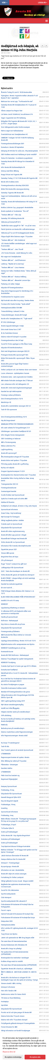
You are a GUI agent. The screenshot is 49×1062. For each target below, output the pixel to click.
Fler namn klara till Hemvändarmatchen (14, 941)
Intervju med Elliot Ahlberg (10, 171)
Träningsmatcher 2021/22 (9, 484)
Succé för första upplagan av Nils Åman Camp (16, 344)
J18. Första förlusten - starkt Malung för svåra (16, 253)
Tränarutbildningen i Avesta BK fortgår (14, 315)
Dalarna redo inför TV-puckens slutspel (14, 1020)
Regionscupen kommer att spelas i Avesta (15, 757)
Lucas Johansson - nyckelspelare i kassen (15, 373)
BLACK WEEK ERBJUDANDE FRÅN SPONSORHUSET (18, 597)
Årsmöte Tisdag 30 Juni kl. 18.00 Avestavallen (16, 92)
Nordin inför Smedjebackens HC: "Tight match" (17, 319)
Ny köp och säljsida (7, 468)
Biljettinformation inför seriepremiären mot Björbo (17, 644)
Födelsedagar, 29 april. (8, 825)
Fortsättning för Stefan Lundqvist (12, 877)
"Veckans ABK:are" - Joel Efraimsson (13, 260)
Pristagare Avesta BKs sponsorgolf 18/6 (14, 355)
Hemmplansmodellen (8, 925)
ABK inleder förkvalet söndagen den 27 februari (17, 380)
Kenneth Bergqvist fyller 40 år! (11, 797)
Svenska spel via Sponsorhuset (11, 524)
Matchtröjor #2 (6, 402)
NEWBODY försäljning (8, 662)
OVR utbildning (6, 715)
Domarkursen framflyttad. (9, 670)
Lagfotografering (7, 449)
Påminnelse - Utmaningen (9, 765)
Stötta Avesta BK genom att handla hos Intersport (17, 575)
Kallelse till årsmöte (7, 502)
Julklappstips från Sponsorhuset (12, 568)
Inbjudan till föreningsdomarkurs (12, 288)
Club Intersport (6, 897)
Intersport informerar (8, 987)
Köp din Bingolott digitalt (9, 801)
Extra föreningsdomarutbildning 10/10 (14, 417)
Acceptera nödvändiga (13, 1057)
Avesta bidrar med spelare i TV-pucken (14, 460)
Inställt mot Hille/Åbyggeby (10, 708)
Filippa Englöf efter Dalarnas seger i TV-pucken (17, 236)
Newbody (4, 725)
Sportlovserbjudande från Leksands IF (14, 901)
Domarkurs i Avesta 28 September (12, 147)
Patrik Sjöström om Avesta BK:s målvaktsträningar (18, 229)
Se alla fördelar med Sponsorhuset (12, 495)
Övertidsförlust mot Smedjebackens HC (14, 134)
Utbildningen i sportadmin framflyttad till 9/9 (16, 431)
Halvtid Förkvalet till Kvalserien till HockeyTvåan (17, 914)
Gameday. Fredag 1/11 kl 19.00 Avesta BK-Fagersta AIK (19, 178)
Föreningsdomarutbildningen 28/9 (12, 144)
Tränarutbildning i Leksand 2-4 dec (12, 311)
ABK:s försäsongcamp (8, 442)
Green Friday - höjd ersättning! (11, 513)
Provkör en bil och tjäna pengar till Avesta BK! (16, 1012)
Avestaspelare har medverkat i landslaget (15, 958)
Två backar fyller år (7, 828)
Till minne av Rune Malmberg (10, 998)
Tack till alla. (5, 746)
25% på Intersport (7, 560)
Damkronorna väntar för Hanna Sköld (13, 994)
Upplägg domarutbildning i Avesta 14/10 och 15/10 (18, 641)
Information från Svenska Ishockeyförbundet (16, 546)
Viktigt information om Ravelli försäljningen (15, 1031)
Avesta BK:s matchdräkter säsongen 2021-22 (16, 406)
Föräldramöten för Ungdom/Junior (12, 297)
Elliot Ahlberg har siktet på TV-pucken (13, 761)
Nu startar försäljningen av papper (12, 684)
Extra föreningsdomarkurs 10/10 (12, 399)
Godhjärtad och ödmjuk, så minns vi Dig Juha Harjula (20, 48)
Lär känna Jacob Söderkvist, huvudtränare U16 (17, 114)
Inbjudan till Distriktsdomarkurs (11, 348)
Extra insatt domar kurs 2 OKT (11, 329)
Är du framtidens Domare (9, 333)
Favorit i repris (6, 910)
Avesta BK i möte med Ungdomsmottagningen (16, 388)
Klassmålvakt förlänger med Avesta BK (14, 538)
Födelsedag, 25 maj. (8, 790)
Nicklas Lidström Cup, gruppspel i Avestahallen (17, 207)
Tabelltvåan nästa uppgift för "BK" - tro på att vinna (18, 226)
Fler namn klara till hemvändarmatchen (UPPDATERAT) (19, 965)
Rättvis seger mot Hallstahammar (12, 131)
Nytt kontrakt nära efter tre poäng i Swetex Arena (17, 300)
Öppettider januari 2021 (9, 549)
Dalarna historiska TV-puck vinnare (12, 1016)
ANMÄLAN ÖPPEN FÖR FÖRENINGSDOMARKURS (17, 424)
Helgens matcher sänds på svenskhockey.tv (15, 712)
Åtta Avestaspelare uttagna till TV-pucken (15, 457)
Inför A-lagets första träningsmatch (12, 435)
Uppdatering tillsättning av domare (13, 608)
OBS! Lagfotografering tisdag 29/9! (13, 701)
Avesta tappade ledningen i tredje (12, 326)
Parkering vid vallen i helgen (10, 284)
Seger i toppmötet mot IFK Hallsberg (13, 118)
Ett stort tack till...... (7, 588)
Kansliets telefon (6, 768)
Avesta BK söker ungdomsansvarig (13, 531)
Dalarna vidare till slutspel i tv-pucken (13, 337)
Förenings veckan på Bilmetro (11, 395)
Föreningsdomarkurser (8, 488)
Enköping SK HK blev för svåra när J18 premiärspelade (19, 151)
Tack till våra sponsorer (9, 410)
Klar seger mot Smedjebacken (11, 257)
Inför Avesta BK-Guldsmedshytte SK (13, 167)
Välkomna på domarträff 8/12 (11, 222)
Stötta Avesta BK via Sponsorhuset (13, 542)
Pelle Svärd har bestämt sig (10, 775)
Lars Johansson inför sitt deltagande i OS (15, 384)
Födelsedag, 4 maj (7, 815)
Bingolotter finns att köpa (9, 557)
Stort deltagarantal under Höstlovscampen (15, 127)
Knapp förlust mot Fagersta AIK (11, 175)
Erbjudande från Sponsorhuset (11, 528)
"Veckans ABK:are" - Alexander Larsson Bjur (15, 280)
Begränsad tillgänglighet (9, 779)
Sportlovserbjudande (8, 894)
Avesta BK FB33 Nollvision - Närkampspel (15, 655)
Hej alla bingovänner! (8, 420)
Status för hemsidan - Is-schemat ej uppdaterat (17, 158)
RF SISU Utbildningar (8, 322)
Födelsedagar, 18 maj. (8, 804)
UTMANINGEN (6, 754)
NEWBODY (4, 604)
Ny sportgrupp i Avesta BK (10, 866)
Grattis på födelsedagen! (9, 832)
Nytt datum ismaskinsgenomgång (12, 705)
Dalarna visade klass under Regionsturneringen (17, 732)
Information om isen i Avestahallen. (12, 870)
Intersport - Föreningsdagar (10, 863)
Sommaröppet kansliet (8, 491)
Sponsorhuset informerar (9, 509)
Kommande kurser (7, 652)
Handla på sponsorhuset (9, 617)
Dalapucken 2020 (6, 921)
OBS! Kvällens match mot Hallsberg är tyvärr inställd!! (19, 154)
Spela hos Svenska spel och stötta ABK (14, 499)
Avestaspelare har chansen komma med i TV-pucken (18, 475)
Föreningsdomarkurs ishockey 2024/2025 (15, 185)
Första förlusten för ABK (9, 1027)
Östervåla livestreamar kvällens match (13, 688)
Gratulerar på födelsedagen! (10, 839)
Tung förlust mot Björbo (9, 934)
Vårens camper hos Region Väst (11, 111)
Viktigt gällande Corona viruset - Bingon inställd (17, 881)
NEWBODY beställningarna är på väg (13, 648)
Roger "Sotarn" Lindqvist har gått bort (14, 564)
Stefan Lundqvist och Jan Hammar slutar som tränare (19, 370)
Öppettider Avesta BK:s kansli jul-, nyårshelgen (16, 969)
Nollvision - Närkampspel (9, 621)
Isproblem (4, 1005)
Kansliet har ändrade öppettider (11, 584)
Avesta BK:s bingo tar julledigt (11, 948)
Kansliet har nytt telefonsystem (11, 391)
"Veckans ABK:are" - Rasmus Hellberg (13, 277)
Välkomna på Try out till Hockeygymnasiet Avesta (17, 233)
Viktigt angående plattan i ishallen (12, 520)
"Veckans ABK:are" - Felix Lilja (11, 215)
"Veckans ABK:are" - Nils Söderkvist (13, 240)
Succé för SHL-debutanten (10, 890)
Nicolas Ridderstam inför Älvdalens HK (14, 945)
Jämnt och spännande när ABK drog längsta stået (17, 938)
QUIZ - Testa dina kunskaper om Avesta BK (15, 571)
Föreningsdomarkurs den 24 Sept (12, 340)
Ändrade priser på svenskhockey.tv (12, 728)
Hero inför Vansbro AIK (8, 991)
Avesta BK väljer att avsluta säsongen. (14, 874)
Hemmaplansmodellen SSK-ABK (11, 308)
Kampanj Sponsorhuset (9, 786)
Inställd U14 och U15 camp (10, 600)
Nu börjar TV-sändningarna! (10, 743)
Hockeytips (5, 1002)
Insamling (4, 808)
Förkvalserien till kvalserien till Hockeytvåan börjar (18, 918)
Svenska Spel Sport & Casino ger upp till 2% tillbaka (18, 666)
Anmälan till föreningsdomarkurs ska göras (15, 692)
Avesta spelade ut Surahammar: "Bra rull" (15, 211)
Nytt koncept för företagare (10, 517)
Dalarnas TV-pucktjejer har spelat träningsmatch (17, 659)
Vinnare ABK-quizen (7, 553)
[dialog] (24, 1047)
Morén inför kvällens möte (10, 182)
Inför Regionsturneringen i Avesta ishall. (14, 736)
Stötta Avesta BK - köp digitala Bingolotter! (15, 835)
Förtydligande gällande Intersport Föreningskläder (18, 1023)
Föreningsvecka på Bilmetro (10, 631)
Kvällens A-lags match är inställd (12, 961)
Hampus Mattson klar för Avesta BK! (13, 859)
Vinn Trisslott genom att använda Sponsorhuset (17, 750)
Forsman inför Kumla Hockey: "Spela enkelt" (16, 304)
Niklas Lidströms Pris (8, 446)
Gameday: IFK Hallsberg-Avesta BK (12, 218)
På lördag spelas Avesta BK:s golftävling (14, 464)
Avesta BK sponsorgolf (9, 453)
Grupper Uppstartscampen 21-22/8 (12, 471)
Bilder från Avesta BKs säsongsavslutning (15, 189)
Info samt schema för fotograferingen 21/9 (15, 428)
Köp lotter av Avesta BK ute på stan (13, 624)
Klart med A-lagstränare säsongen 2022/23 (15, 351)
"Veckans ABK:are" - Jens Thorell (12, 249)
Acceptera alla (35, 1057)
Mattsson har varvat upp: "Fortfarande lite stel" (17, 101)
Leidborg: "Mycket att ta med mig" (12, 264)
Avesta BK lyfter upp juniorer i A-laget (13, 535)
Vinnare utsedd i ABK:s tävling (11, 983)
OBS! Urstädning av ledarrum (11, 439)
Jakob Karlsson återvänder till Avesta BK (14, 856)
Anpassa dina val (9, 1052)
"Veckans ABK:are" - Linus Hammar (12, 267)
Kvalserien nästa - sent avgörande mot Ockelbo (17, 377)
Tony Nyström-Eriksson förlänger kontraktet (15, 846)
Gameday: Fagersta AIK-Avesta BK (12, 193)
